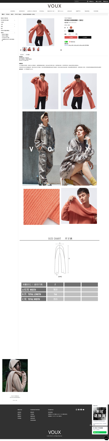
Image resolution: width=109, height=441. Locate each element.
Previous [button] (20, 50)
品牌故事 (19, 412)
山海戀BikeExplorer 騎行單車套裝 (8, 40)
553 (61, 416)
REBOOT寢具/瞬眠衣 (5, 30)
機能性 (12, 14)
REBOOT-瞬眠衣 (5, 36)
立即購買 (71, 37)
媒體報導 (19, 416)
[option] (41, 32)
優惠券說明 (32, 416)
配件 (2, 28)
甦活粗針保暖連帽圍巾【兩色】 (29, 14)
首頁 (4, 14)
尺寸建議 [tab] (27, 54)
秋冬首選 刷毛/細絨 (5, 20)
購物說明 (32, 412)
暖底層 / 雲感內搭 (4, 18)
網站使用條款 (33, 420)
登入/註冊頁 (99, 1)
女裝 (2, 24)
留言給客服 (50, 412)
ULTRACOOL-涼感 (5, 37)
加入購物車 (85, 37)
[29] (71, 27)
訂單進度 (32, 414)
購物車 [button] (106, 1)
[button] (12, 11)
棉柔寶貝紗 (22, 11)
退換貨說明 (32, 418)
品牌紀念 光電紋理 (32, 11)
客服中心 (92, 1)
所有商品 (7, 14)
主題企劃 (69, 11)
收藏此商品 (73, 41)
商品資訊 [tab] (22, 54)
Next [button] (61, 50)
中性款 (2, 22)
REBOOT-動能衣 (18, 14)
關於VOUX (60, 11)
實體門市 (78, 11)
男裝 (2, 26)
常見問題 (96, 11)
